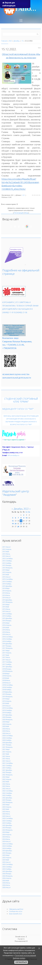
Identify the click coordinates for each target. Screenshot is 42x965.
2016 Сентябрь (7, 637)
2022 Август (6, 788)
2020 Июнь (6, 729)
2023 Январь (6, 800)
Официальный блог (16, 909)
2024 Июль (6, 839)
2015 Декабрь (7, 618)
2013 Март (6, 570)
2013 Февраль (7, 568)
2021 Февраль (7, 747)
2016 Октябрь (7, 639)
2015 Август (6, 611)
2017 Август (6, 660)
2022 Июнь (6, 784)
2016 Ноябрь (6, 641)
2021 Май (5, 754)
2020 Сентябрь (7, 735)
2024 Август (6, 841)
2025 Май (5, 860)
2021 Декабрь (7, 770)
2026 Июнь (6, 883)
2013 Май (5, 574)
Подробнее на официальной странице (20, 272)
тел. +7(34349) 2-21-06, (13, 345)
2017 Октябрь (7, 662)
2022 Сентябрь (7, 791)
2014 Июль (6, 595)
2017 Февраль (7, 648)
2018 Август (6, 683)
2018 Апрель (6, 676)
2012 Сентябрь (7, 558)
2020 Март (6, 722)
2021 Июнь (6, 756)
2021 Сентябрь (7, 763)
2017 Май (5, 655)
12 (13, 521)
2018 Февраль (7, 671)
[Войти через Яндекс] (23, 226)
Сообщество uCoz (15, 911)
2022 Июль (6, 786)
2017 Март (6, 650)
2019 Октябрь (7, 710)
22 (21, 523)
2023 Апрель (6, 807)
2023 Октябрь (7, 821)
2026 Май (5, 880)
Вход (26, 213)
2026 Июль (6, 885)
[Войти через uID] (11, 226)
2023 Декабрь (7, 825)
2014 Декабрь (7, 600)
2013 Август (6, 577)
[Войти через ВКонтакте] (15, 226)
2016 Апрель (6, 625)
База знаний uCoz (15, 914)
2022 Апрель (6, 779)
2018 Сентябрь (7, 685)
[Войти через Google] (27, 226)
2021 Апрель (6, 752)
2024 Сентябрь (7, 844)
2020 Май (5, 726)
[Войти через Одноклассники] (31, 226)
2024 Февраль (7, 830)
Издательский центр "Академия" (15, 493)
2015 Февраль (7, 602)
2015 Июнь (6, 609)
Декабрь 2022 (21, 508)
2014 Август (6, 597)
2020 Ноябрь (6, 740)
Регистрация (18, 213)
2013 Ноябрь (6, 584)
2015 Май (5, 607)
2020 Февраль (7, 719)
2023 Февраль (7, 802)
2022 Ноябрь (6, 795)
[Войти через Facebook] (19, 226)
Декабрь (17, 41)
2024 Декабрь (7, 851)
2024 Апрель (6, 834)
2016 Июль (6, 632)
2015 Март (6, 604)
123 (23, 195)
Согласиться (21, 962)
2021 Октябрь (7, 765)
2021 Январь (6, 745)
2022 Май (5, 781)
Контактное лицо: (10, 338)
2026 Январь (6, 874)
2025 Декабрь (7, 871)
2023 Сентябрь (7, 818)
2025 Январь (6, 853)
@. (13, 455)
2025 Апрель (6, 857)
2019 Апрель (6, 701)
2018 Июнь (6, 680)
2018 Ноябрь (6, 689)
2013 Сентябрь (7, 579)
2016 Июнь (6, 630)
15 (22, 41)
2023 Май (5, 809)
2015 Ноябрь (6, 616)
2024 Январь (6, 828)
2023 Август (6, 816)
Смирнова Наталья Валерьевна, (17, 341)
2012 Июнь (6, 554)
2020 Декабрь (7, 742)
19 (13, 523)
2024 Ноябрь (6, 848)
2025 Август (6, 862)
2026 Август (6, 887)
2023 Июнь (6, 811)
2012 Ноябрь (6, 563)
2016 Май (5, 627)
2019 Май (5, 703)
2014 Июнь (6, 593)
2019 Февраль (7, 696)
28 (18, 526)
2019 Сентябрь (7, 708)
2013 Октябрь (7, 581)
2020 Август (6, 733)
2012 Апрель (6, 549)
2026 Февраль (7, 876)
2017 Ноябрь (6, 664)
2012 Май (5, 551)
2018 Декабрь (7, 692)
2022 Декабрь (7, 798)
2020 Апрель (6, 724)
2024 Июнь (6, 837)
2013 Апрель (6, 572)
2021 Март (6, 749)
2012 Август (6, 556)
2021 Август (6, 761)
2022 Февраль (7, 775)
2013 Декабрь (7, 586)
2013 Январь (6, 565)
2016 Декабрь (7, 643)
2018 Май (5, 678)
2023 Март (6, 804)
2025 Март (6, 855)
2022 (10, 41)
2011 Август (6, 547)
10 (26, 518)
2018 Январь (6, 669)
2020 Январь (6, 717)
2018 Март (6, 673)
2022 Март (6, 777)
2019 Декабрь (7, 715)
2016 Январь (6, 620)
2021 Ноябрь (6, 768)
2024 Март (6, 832)
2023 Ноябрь (6, 823)
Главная (4, 41)
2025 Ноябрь (6, 869)
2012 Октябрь (7, 561)
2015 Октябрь (7, 614)
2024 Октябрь (7, 846)
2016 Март (6, 623)
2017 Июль (6, 657)
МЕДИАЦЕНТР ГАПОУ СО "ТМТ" (18, 408)
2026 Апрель (6, 878)
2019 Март (6, 699)
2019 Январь (6, 694)
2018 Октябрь (7, 687)
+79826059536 (9, 348)
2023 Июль (6, 814)
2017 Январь (6, 646)
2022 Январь (6, 772)
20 (15, 523)
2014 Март (6, 588)
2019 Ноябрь (6, 712)
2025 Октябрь (7, 867)
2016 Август (6, 634)
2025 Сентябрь (7, 864)
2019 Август (6, 706)
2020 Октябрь (7, 738)
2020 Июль (6, 731)
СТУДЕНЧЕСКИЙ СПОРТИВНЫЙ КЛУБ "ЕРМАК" (21, 400)
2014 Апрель (6, 591)
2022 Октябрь (7, 793)
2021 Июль (6, 758)
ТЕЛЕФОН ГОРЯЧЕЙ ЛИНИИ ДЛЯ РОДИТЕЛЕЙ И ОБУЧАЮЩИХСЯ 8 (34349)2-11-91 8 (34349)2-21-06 (20, 309)
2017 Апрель (6, 653)
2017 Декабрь (7, 666)
